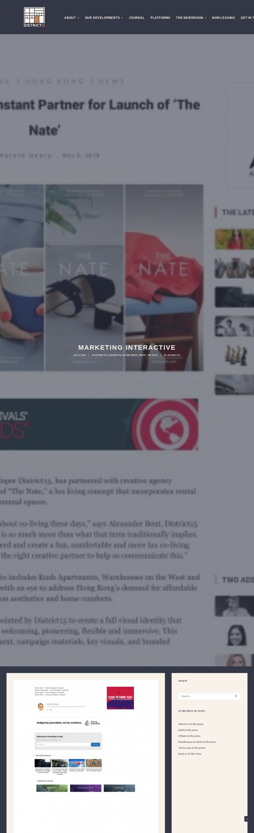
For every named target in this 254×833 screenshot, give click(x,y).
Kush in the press (188, 730)
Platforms (160, 17)
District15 (101, 355)
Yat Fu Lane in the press (191, 748)
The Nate (152, 355)
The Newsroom (189, 17)
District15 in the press (123, 355)
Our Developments (102, 17)
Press (142, 355)
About (70, 17)
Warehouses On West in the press (197, 742)
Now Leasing (223, 17)
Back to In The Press (189, 753)
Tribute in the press (189, 736)
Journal (137, 17)
